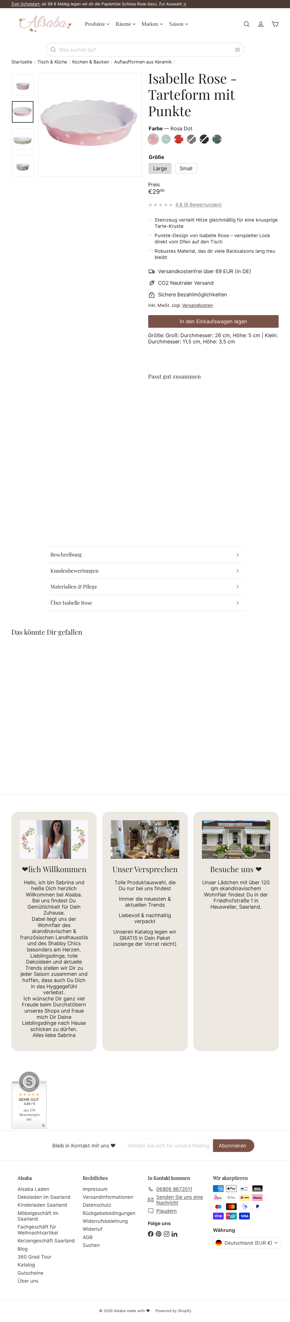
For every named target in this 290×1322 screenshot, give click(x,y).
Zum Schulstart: (25, 3)
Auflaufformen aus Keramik (143, 62)
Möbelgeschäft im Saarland (38, 1216)
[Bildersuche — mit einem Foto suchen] (237, 49)
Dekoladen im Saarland (44, 1197)
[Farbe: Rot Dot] (214, 397)
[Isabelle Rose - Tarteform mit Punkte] (213, 413)
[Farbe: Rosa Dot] (192, 397)
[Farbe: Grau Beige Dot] (226, 397)
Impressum (95, 1189)
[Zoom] (90, 124)
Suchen (91, 1245)
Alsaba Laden (33, 1189)
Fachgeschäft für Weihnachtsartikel (38, 1229)
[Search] (53, 49)
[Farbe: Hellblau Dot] (203, 397)
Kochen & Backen (90, 62)
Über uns (28, 1281)
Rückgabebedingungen (109, 1213)
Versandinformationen (108, 1197)
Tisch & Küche (52, 62)
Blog (22, 1249)
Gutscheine (30, 1273)
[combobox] (145, 49)
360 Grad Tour (34, 1257)
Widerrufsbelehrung (105, 1221)
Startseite (21, 62)
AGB (88, 1237)
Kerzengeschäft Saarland (46, 1241)
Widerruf (92, 1229)
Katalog (26, 1265)
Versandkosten (197, 305)
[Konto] (261, 24)
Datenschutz (97, 1205)
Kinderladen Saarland (42, 1205)
